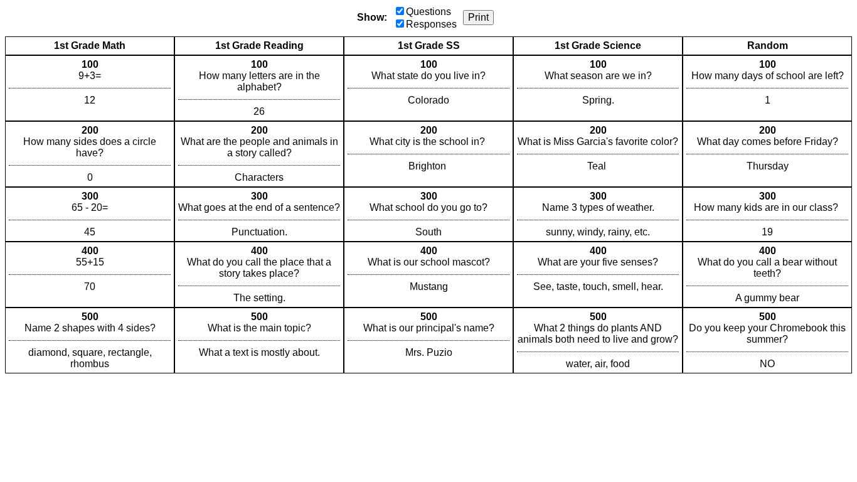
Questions (428, 11)
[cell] (89, 88)
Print (478, 17)
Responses (431, 24)
